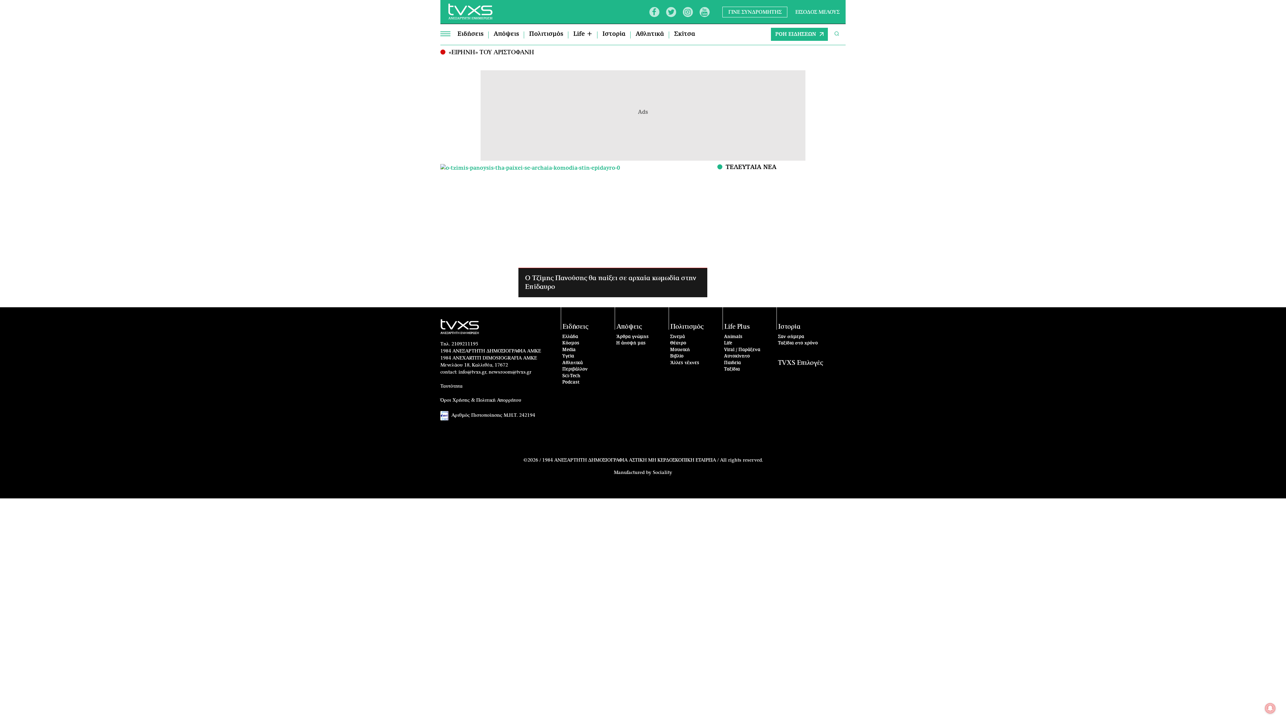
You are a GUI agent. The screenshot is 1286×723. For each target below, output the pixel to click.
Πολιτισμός (546, 34)
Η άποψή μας (631, 343)
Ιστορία (614, 34)
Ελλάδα (570, 337)
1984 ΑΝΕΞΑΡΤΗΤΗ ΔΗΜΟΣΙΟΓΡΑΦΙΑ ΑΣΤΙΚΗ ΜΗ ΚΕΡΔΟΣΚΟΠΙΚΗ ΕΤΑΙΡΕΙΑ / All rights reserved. (652, 460)
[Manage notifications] (1270, 708)
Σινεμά (677, 337)
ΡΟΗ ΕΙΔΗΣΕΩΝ (795, 34)
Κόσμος (570, 343)
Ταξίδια (732, 369)
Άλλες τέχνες (684, 363)
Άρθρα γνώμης (632, 337)
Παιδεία (732, 363)
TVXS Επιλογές (800, 363)
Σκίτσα (684, 34)
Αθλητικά (650, 34)
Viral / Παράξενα (742, 350)
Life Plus (737, 327)
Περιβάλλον (575, 369)
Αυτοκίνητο (737, 356)
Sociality (662, 472)
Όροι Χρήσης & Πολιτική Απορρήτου (480, 400)
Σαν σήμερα (791, 337)
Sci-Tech (571, 376)
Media (569, 350)
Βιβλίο (677, 356)
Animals (733, 337)
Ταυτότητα (451, 386)
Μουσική (680, 350)
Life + (582, 34)
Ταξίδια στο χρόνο (798, 343)
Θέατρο (678, 343)
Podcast (571, 382)
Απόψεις (506, 34)
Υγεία (568, 356)
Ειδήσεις (470, 34)
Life (728, 343)
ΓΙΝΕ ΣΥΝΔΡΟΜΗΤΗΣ (755, 11)
